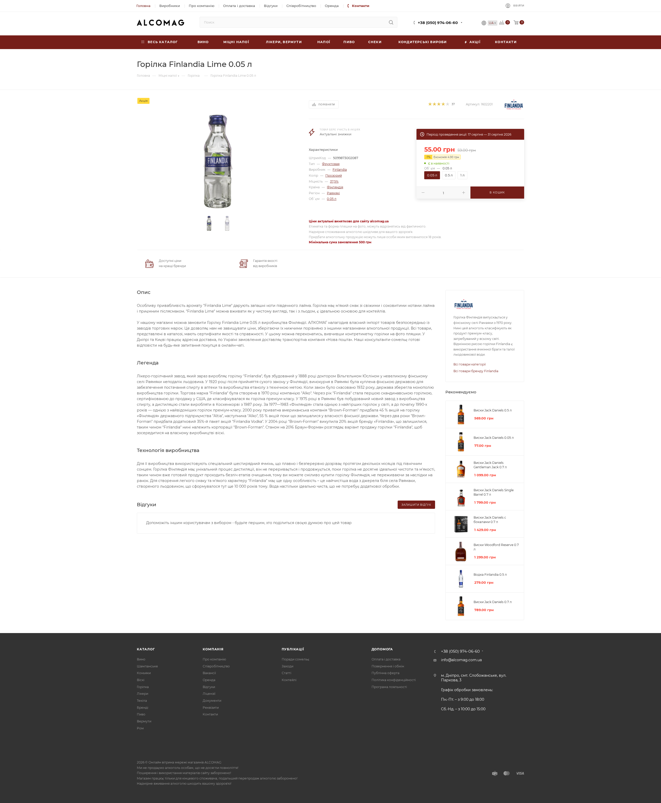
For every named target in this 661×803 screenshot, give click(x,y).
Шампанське (147, 666)
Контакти (210, 714)
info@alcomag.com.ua (461, 660)
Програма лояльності (389, 687)
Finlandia (340, 169)
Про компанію (214, 659)
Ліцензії (209, 694)
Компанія (213, 649)
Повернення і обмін (388, 666)
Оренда (209, 680)
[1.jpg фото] (218, 161)
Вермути (144, 721)
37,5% (334, 181)
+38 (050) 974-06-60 (438, 22)
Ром (140, 728)
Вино (141, 659)
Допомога (382, 649)
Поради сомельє (295, 659)
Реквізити (211, 708)
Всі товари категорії (469, 364)
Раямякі (333, 193)
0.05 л (331, 199)
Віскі (140, 680)
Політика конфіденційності (394, 680)
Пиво (141, 714)
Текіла (142, 701)
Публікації (293, 649)
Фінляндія (335, 187)
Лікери (142, 694)
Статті (286, 673)
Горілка (143, 687)
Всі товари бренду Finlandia (475, 371)
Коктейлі (289, 680)
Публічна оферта (385, 673)
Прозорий (333, 175)
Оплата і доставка (386, 659)
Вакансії (209, 673)
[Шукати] (391, 22)
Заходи (287, 666)
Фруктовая (331, 164)
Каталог (146, 649)
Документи (212, 701)
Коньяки (144, 673)
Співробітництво (216, 666)
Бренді (142, 708)
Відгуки (209, 687)
